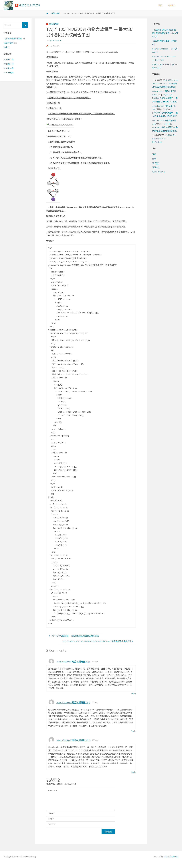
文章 (155, 163)
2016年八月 (9, 68)
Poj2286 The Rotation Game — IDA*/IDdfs (164, 138)
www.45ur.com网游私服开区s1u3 (73, 740)
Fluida (165, 856)
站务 (6, 47)
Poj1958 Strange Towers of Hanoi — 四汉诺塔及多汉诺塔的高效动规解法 (165, 83)
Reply (133, 693)
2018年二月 (9, 59)
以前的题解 (55, 13)
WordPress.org (158, 171)
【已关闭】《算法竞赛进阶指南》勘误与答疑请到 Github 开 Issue (165, 33)
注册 (154, 154)
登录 (154, 158)
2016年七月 (9, 72)
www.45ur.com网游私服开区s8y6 (73, 702)
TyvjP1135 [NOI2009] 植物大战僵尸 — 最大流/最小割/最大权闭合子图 (165, 98)
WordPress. (173, 856)
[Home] (47, 13)
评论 (155, 167)
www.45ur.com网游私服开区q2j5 (73, 661)
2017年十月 (9, 64)
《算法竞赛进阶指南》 (13, 38)
